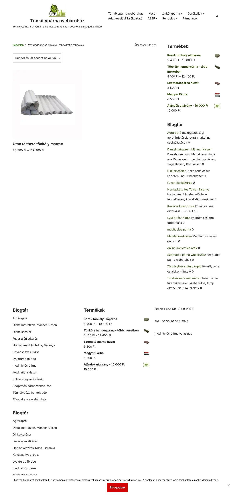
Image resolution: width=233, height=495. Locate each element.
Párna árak (190, 18)
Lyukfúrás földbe (178, 218)
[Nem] (228, 485)
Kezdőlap (18, 44)
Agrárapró (174, 132)
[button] (181, 13)
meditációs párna (179, 229)
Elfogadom (117, 487)
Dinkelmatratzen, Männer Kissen (189, 149)
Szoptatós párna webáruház (186, 255)
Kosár (153, 13)
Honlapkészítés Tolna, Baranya (188, 189)
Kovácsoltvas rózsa (180, 206)
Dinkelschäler (176, 171)
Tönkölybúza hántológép (184, 266)
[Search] (217, 16)
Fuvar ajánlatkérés (179, 182)
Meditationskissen (179, 236)
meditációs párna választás (173, 333)
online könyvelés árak (182, 248)
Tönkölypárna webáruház (125, 13)
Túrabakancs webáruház (184, 278)
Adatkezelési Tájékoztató (125, 18)
